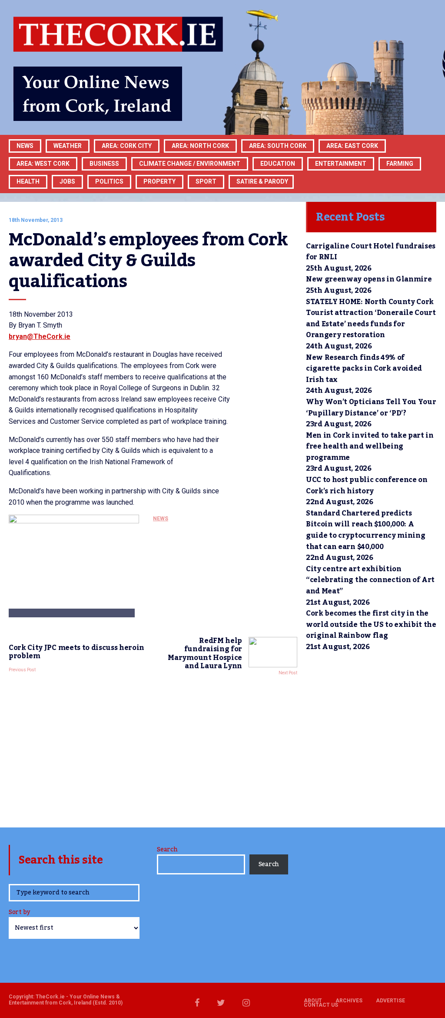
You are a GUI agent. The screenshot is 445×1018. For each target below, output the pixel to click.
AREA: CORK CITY (127, 145)
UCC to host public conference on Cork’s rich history (367, 485)
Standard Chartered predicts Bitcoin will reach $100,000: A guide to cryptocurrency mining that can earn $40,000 (365, 530)
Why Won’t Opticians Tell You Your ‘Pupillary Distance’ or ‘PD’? (371, 407)
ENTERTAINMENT (340, 163)
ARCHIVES (348, 1000)
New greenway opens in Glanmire (369, 279)
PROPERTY (159, 181)
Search (167, 850)
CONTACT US (321, 1005)
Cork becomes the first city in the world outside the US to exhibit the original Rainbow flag (371, 624)
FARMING (399, 163)
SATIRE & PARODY (262, 181)
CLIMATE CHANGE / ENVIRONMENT (189, 163)
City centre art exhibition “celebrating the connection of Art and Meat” (370, 580)
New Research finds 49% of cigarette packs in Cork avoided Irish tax (364, 369)
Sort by (19, 912)
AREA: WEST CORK (43, 163)
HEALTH (28, 181)
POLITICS (109, 181)
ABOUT (313, 1000)
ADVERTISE (390, 1000)
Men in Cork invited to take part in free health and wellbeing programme (370, 447)
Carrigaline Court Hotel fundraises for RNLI (370, 252)
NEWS (160, 519)
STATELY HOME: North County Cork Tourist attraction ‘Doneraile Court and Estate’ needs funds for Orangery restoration (371, 318)
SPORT (206, 181)
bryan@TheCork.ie (39, 336)
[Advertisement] (153, 749)
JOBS (67, 181)
